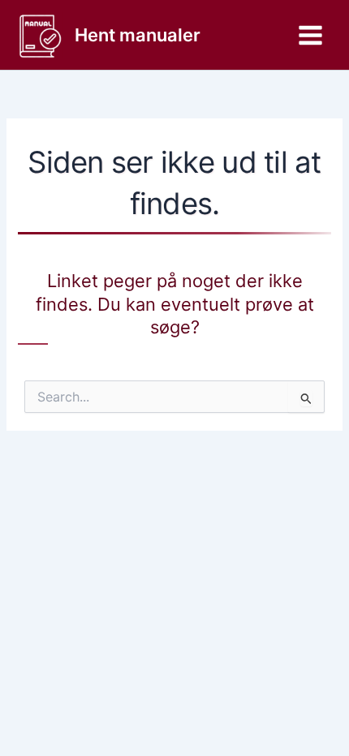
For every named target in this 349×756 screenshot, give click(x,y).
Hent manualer (137, 34)
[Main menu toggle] (310, 35)
